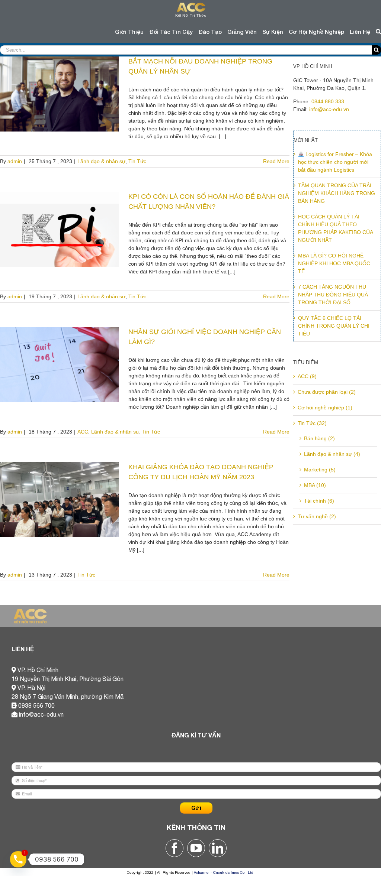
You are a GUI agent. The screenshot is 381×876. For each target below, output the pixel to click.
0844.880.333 (327, 101)
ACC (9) (307, 376)
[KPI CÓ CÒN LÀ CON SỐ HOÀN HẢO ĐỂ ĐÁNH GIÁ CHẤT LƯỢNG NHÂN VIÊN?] (59, 229)
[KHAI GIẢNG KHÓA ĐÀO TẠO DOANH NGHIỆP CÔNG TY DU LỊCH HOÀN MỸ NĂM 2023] (59, 499)
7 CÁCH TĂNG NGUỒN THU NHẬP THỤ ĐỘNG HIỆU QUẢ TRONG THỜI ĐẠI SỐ (333, 294)
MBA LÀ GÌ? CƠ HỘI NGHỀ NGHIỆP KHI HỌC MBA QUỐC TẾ (334, 263)
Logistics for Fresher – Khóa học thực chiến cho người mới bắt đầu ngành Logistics (335, 162)
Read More (276, 161)
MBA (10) (315, 485)
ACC (82, 432)
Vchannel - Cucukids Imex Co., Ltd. (224, 872)
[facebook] (174, 848)
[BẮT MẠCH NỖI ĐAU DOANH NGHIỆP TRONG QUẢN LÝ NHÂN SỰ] (59, 94)
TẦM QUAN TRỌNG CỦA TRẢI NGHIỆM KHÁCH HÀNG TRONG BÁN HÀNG (336, 193)
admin (14, 161)
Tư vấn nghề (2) (317, 516)
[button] (378, 31)
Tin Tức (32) (312, 423)
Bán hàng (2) (319, 438)
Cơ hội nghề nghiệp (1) (325, 408)
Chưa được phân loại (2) (327, 392)
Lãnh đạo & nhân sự (101, 161)
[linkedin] (218, 848)
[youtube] (196, 848)
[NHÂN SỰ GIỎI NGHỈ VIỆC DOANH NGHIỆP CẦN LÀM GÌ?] (59, 364)
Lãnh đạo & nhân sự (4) (332, 454)
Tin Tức (137, 161)
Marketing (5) (320, 470)
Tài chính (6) (319, 501)
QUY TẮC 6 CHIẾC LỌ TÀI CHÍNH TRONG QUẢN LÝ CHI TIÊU (333, 326)
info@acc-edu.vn (329, 109)
